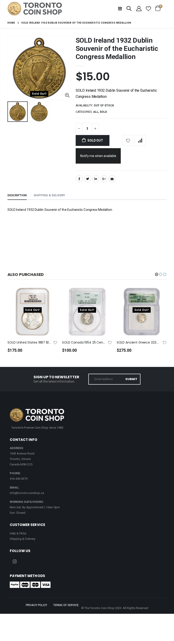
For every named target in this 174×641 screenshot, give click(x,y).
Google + (104, 178)
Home (11, 23)
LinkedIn (95, 178)
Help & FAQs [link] (18, 533)
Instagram (14, 561)
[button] (157, 274)
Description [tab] (17, 195)
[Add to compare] (140, 140)
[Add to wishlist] (128, 140)
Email (112, 178)
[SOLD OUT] (50, 298)
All (95, 111)
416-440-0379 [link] (19, 478)
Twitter (87, 178)
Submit (131, 379)
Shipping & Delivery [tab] (49, 195)
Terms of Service (66, 605)
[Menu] (120, 8)
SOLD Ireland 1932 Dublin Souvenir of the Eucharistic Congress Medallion (117, 48)
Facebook (79, 178)
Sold (103, 111)
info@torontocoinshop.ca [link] (27, 493)
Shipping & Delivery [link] (22, 538)
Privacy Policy (36, 605)
